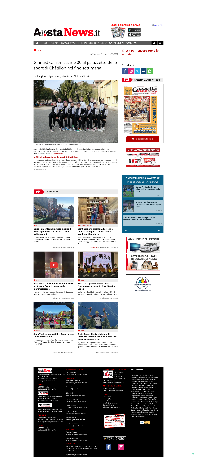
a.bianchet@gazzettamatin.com (76, 383)
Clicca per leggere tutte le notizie (140, 52)
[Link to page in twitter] (137, 71)
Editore (40, 384)
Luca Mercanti (104, 248)
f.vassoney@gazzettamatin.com (77, 426)
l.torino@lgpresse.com (110, 399)
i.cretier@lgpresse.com (110, 403)
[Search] (154, 43)
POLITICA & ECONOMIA (90, 43)
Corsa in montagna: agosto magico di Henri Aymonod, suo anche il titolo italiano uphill (52, 231)
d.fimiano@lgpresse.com (111, 407)
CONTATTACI (70, 444)
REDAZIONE (42, 415)
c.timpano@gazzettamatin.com (76, 407)
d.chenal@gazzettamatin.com (76, 389)
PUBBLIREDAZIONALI (86, 226)
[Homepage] (37, 43)
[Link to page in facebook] (125, 71)
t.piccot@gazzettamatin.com (75, 420)
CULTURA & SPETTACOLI (70, 43)
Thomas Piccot (99, 54)
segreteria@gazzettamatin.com (52, 422)
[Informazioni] (135, 43)
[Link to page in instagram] (131, 71)
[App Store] (134, 35)
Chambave (93, 248)
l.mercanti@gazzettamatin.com (76, 374)
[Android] (134, 30)
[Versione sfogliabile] (118, 31)
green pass (58, 153)
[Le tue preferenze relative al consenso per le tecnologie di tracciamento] (193, 454)
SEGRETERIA (70, 429)
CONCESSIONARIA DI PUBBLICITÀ (114, 369)
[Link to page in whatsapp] (150, 71)
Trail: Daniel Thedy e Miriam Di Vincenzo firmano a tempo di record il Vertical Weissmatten (97, 337)
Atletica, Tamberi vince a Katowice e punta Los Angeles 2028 (148, 204)
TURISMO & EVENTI (116, 43)
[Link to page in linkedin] (143, 71)
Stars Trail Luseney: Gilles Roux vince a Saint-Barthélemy (54, 335)
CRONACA (54, 43)
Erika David (105, 298)
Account (106, 394)
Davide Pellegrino (103, 353)
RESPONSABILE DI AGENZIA (112, 386)
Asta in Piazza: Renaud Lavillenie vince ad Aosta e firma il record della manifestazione (54, 286)
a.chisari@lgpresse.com (115, 391)
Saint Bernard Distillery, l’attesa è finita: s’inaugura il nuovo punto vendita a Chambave (95, 231)
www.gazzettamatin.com (46, 381)
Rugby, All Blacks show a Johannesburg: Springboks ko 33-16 (148, 189)
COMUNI (44, 43)
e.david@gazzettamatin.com (75, 395)
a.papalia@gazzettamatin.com (76, 413)
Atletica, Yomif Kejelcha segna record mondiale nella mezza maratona (139, 218)
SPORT (103, 43)
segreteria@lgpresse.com (116, 382)
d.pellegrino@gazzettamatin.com (77, 401)
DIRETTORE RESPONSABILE (75, 370)
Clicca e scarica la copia (142, 139)
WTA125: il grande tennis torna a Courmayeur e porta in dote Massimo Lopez (97, 286)
